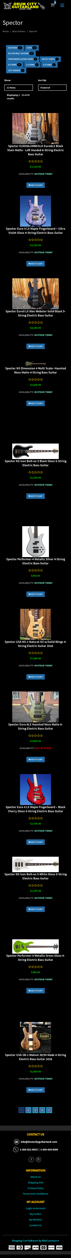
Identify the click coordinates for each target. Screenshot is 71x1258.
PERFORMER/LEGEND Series (22, 59)
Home (6, 31)
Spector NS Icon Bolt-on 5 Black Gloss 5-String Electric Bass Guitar (35, 463)
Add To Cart (36, 185)
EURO (31, 47)
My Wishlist (35, 1219)
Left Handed (15, 70)
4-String (14, 64)
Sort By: (42, 80)
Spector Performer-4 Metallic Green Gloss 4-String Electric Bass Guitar (35, 958)
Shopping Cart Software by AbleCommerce (35, 1240)
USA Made (14, 47)
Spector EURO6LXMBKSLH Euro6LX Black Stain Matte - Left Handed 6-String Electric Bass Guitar (35, 150)
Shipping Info (35, 1182)
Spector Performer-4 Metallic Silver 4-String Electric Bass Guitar (35, 561)
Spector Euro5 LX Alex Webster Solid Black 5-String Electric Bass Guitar (35, 313)
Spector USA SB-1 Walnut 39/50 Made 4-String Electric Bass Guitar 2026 (35, 1057)
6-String (48, 64)
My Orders (36, 1214)
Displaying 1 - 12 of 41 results (18, 96)
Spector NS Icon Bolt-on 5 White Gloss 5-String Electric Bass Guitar (35, 876)
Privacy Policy (35, 1188)
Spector (33, 31)
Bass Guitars (18, 31)
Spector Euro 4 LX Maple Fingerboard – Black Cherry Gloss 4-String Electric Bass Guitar (35, 809)
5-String (31, 64)
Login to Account (35, 1208)
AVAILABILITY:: (26, 173)
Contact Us (35, 1225)
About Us (35, 1176)
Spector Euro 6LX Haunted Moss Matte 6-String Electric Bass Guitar (35, 726)
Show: (7, 80)
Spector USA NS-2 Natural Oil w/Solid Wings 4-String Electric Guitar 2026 (36, 644)
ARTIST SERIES (50, 59)
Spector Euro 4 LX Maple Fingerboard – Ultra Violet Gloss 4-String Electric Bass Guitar (35, 231)
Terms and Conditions (35, 1193)
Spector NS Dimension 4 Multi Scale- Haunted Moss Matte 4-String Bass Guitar (35, 370)
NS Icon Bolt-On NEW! (20, 53)
